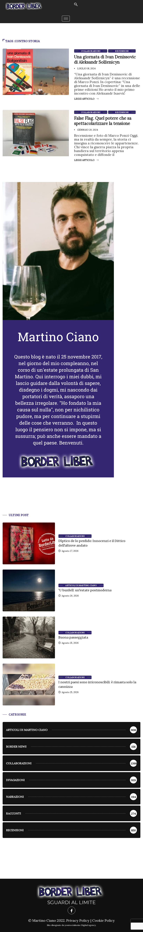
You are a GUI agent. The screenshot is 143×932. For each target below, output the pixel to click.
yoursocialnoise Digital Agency (80, 925)
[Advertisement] (71, 499)
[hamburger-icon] (66, 18)
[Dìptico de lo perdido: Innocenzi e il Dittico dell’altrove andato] (29, 543)
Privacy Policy (77, 920)
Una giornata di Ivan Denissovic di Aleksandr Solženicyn (105, 59)
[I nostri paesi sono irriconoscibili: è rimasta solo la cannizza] (29, 684)
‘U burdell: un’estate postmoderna (84, 590)
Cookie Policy (103, 920)
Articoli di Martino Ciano (81, 585)
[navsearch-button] (76, 5)
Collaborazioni (90, 51)
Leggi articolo (84, 98)
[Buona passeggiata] (29, 637)
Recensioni (122, 51)
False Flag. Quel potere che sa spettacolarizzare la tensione (102, 120)
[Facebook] (71, 910)
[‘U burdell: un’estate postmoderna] (29, 590)
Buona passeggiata (73, 637)
